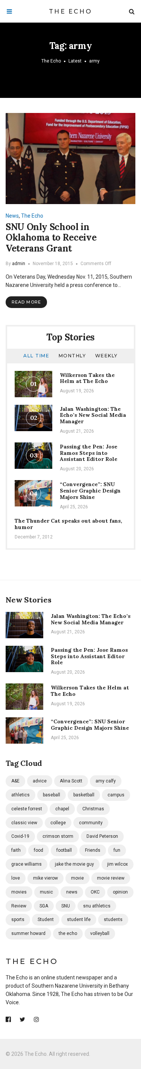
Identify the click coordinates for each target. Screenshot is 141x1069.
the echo (68, 933)
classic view (24, 822)
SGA (43, 906)
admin (18, 263)
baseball (51, 795)
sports (17, 919)
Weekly (106, 355)
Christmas (93, 808)
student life (79, 919)
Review (18, 906)
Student (46, 919)
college (58, 822)
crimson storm (57, 836)
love (15, 878)
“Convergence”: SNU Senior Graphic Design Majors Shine (90, 490)
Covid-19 (20, 836)
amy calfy (106, 781)
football (64, 850)
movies (19, 892)
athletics (20, 795)
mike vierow (45, 878)
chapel (62, 808)
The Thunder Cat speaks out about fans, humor (68, 524)
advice (40, 781)
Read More (26, 302)
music (46, 892)
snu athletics (97, 906)
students (113, 919)
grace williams (26, 864)
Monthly (72, 355)
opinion (120, 892)
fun (117, 850)
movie (77, 878)
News (12, 216)
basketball (83, 795)
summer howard (28, 933)
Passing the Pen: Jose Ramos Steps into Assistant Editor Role (88, 453)
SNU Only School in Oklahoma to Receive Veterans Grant (51, 238)
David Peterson (102, 836)
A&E (15, 781)
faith (16, 850)
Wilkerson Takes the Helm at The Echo (87, 378)
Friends (92, 850)
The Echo (70, 11)
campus (116, 795)
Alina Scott (71, 781)
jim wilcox (117, 864)
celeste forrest (26, 808)
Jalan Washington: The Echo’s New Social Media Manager (93, 415)
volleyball (99, 933)
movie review (110, 878)
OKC (95, 892)
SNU (65, 906)
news (71, 892)
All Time (36, 355)
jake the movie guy (74, 864)
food (38, 850)
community (91, 822)
